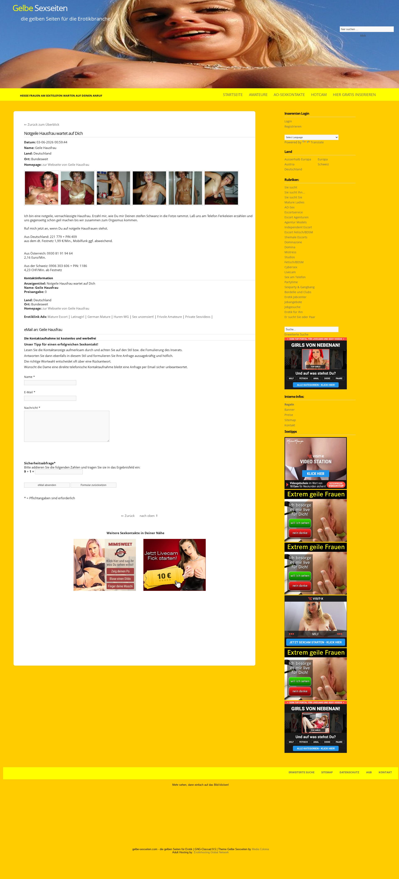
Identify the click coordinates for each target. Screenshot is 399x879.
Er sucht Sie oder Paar (299, 317)
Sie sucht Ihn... (294, 192)
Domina (289, 247)
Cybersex (290, 267)
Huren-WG (121, 317)
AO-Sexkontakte (289, 94)
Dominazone (293, 242)
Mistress (290, 252)
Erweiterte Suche (296, 334)
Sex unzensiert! (143, 317)
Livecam (290, 272)
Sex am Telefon (295, 277)
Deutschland (293, 169)
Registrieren (293, 126)
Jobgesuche (292, 307)
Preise (288, 415)
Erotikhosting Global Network (211, 852)
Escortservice (293, 212)
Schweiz (323, 164)
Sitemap (290, 420)
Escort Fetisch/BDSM (298, 232)
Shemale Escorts (295, 237)
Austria (289, 164)
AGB (369, 772)
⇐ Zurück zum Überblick (41, 124)
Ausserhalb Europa (297, 159)
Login (288, 121)
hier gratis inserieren (354, 94)
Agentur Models (295, 222)
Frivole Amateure (169, 317)
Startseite (233, 94)
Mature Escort (58, 317)
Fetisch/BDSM (294, 262)
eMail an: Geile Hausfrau (43, 329)
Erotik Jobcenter (295, 297)
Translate (317, 142)
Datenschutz (349, 772)
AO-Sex (289, 207)
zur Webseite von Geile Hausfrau (65, 164)
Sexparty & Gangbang (299, 287)
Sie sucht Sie (293, 197)
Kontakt (289, 425)
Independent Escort (298, 227)
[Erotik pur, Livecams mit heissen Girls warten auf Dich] (315, 699)
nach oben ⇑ (149, 516)
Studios (289, 257)
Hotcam (319, 94)
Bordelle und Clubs (297, 292)
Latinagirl (77, 317)
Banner (289, 410)
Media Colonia (260, 849)
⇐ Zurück (128, 516)
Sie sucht (290, 187)
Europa (323, 159)
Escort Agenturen (296, 217)
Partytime (291, 282)
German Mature (98, 317)
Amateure (258, 94)
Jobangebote (293, 302)
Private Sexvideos (197, 317)
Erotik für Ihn (293, 312)
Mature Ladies (294, 202)
